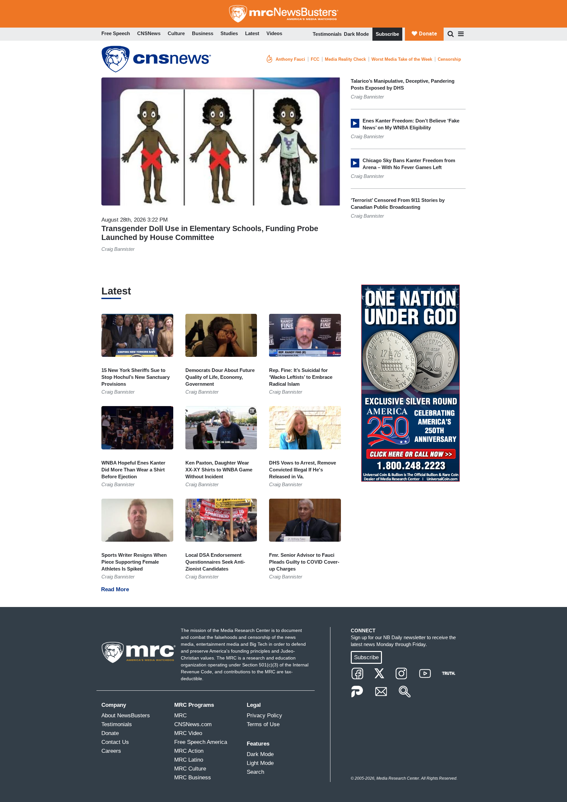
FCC (315, 59)
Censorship (449, 59)
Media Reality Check (345, 59)
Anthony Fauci (290, 59)
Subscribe (387, 34)
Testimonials (327, 34)
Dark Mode (356, 34)
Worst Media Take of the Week (401, 59)
